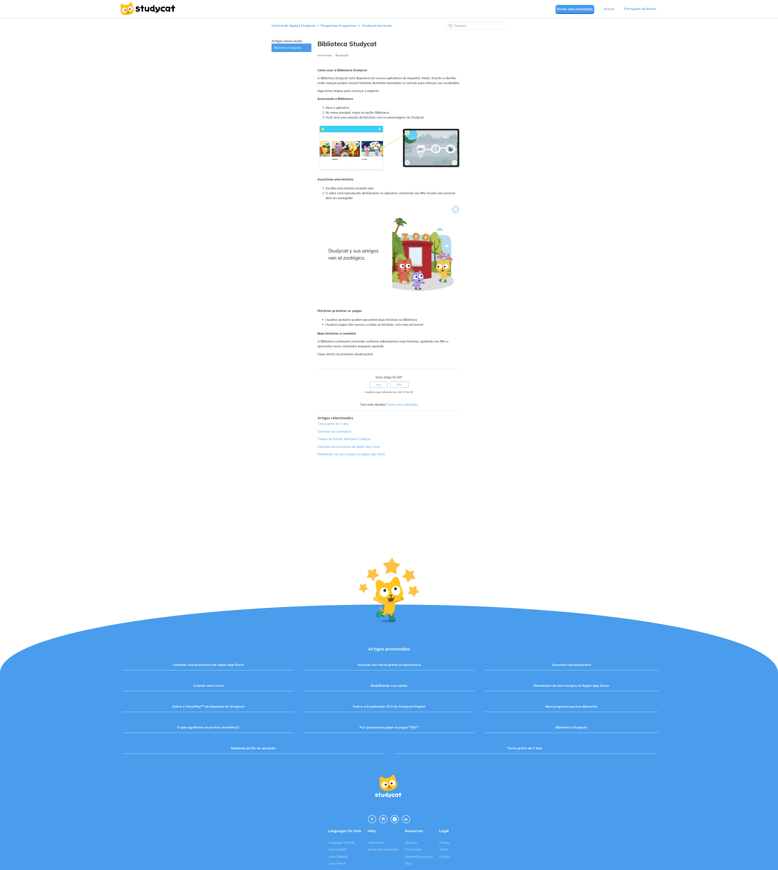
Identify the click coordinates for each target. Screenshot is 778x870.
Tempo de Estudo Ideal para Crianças (344, 439)
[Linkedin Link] (406, 819)
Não (399, 384)
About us (411, 842)
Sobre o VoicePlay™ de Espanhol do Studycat (208, 706)
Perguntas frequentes (339, 25)
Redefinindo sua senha (389, 685)
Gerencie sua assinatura (334, 431)
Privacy (444, 842)
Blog (408, 863)
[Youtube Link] (395, 819)
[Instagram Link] (383, 819)
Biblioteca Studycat (287, 48)
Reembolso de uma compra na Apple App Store (351, 454)
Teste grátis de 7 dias (333, 424)
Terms (443, 849)
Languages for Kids (341, 842)
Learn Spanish (338, 856)
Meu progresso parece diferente (571, 706)
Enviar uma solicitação (575, 9)
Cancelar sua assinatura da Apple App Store (348, 447)
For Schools (413, 849)
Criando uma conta (208, 685)
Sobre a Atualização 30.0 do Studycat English (389, 706)
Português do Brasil (640, 9)
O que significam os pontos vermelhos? (208, 727)
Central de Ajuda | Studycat (293, 25)
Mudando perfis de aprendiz (253, 748)
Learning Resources (419, 856)
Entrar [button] (609, 9)
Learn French (337, 863)
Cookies (444, 856)
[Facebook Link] (372, 819)
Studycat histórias (377, 25)
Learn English (337, 849)
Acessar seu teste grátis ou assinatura (389, 665)
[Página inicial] (147, 8)
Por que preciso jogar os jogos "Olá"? (389, 727)
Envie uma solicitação (403, 404)
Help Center (376, 842)
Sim (378, 384)
